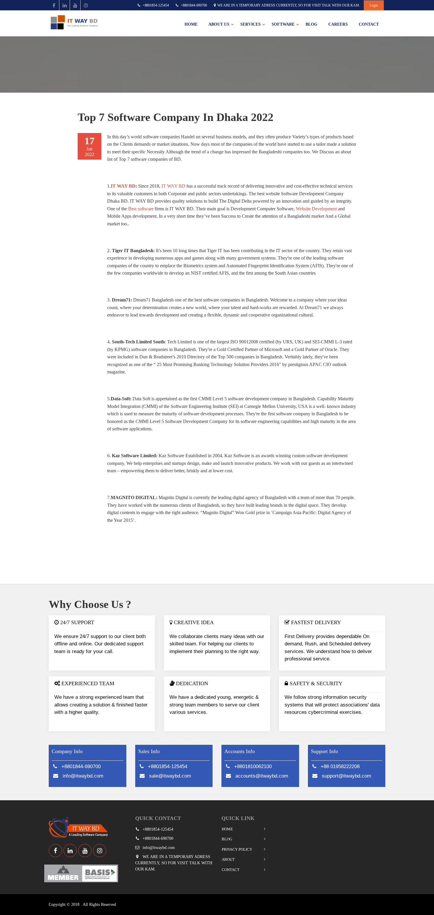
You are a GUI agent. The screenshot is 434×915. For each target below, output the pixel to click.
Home (191, 24)
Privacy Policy (237, 849)
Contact (369, 24)
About (228, 859)
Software (283, 24)
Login (374, 5)
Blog (311, 24)
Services (250, 24)
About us (218, 24)
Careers (338, 24)
